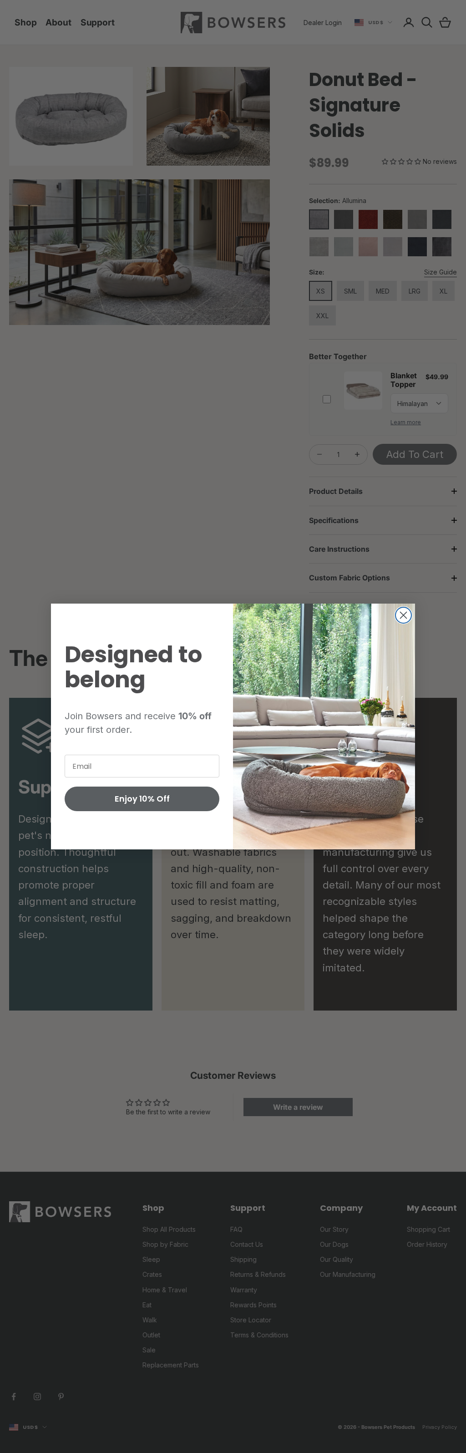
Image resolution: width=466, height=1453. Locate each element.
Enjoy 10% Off (142, 798)
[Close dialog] (403, 615)
